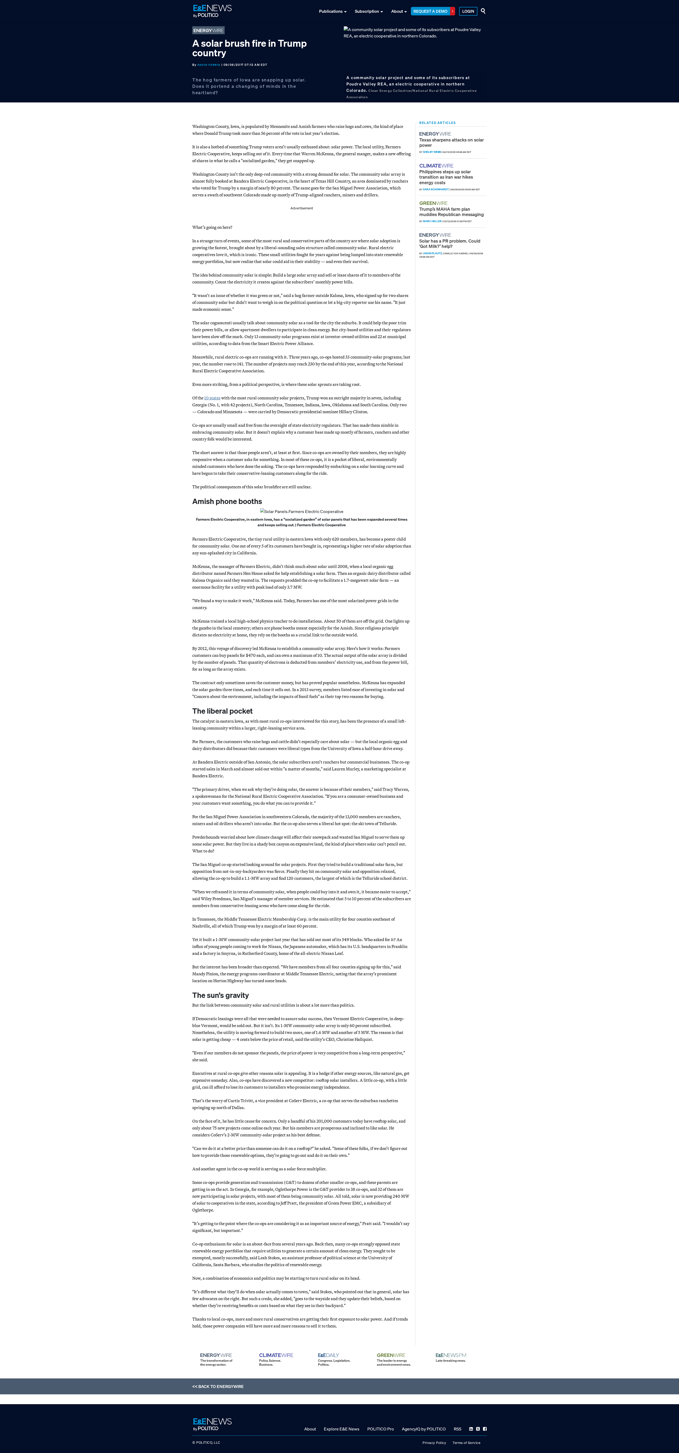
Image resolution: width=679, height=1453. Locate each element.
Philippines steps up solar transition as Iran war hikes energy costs (446, 177)
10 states (212, 397)
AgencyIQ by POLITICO (424, 1429)
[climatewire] (437, 166)
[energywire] (435, 134)
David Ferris (209, 65)
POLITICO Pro (380, 1429)
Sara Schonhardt (436, 189)
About (397, 11)
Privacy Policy (434, 1443)
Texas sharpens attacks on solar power (451, 142)
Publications (331, 11)
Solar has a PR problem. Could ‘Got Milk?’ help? (449, 243)
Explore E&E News (341, 1429)
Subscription (367, 11)
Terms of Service (466, 1443)
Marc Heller (432, 221)
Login (468, 11)
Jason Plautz (432, 253)
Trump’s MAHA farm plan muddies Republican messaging (451, 211)
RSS (457, 1429)
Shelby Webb (432, 152)
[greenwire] (434, 203)
